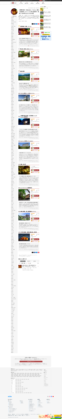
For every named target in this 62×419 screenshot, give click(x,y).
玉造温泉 (28, 375)
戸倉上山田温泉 (13, 162)
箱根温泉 (12, 129)
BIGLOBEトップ (27, 415)
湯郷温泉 (12, 301)
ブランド (39, 401)
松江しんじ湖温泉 (13, 297)
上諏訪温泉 (12, 155)
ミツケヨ (45, 382)
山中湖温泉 (12, 143)
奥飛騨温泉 (12, 239)
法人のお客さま (30, 399)
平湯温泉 (12, 236)
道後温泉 (12, 313)
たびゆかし (45, 383)
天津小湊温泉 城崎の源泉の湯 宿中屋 (29, 232)
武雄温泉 (12, 320)
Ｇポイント (45, 373)
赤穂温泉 (12, 272)
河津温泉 (12, 223)
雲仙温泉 (12, 323)
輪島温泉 (12, 201)
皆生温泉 (12, 291)
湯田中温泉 (12, 172)
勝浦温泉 (12, 284)
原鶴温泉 (12, 317)
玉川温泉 (12, 55)
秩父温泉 (12, 120)
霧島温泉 (12, 352)
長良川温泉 (12, 242)
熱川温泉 (12, 233)
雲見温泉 (12, 226)
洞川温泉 (12, 281)
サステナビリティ (40, 402)
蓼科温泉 (12, 159)
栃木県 (16, 380)
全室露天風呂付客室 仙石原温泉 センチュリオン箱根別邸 (29, 116)
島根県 (18, 389)
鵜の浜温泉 (12, 181)
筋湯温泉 (12, 345)
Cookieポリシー (38, 414)
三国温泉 (12, 204)
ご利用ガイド (45, 371)
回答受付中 (28, 261)
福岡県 (16, 392)
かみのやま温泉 (13, 68)
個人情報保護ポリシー (27, 414)
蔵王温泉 (12, 59)
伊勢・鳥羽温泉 (13, 249)
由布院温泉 (12, 342)
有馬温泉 (12, 271)
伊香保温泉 (12, 104)
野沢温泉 (12, 146)
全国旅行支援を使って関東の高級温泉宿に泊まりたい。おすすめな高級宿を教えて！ (32, 44)
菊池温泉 (12, 329)
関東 (35, 267)
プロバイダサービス (31, 403)
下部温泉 (12, 142)
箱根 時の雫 (23, 164)
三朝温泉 (25, 375)
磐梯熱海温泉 (12, 88)
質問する (44, 0)
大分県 (24, 392)
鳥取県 (16, 389)
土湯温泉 (12, 85)
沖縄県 (31, 392)
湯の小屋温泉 (12, 117)
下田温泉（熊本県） (13, 330)
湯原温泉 (12, 300)
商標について (23, 415)
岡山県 (20, 389)
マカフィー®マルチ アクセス (32, 409)
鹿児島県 (28, 392)
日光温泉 (12, 100)
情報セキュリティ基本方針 (18, 415)
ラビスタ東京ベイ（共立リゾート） (28, 93)
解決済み (35, 261)
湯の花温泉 (12, 268)
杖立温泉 (12, 333)
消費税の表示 (13, 414)
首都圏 (30, 267)
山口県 (24, 389)
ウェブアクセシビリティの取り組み (20, 414)
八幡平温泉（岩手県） (13, 42)
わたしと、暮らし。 (46, 377)
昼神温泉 (12, 168)
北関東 (28, 267)
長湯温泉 (12, 346)
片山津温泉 (12, 197)
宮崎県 (26, 392)
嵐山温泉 (12, 259)
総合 (30, 263)
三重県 (22, 386)
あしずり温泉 (12, 314)
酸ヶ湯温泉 (12, 33)
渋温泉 (12, 156)
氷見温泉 (12, 191)
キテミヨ (45, 378)
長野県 (18, 383)
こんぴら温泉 (12, 310)
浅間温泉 (12, 149)
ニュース (39, 403)
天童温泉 (12, 71)
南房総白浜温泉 (13, 126)
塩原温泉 (12, 94)
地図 (32, 55)
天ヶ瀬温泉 (12, 343)
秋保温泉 (12, 46)
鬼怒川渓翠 (22, 71)
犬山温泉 (12, 243)
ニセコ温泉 (12, 30)
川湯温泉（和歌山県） (13, 285)
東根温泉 (12, 72)
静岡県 (16, 386)
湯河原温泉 (12, 130)
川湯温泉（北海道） (13, 26)
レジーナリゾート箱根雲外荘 (26, 187)
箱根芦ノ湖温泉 (13, 133)
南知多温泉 (12, 246)
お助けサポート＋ (11, 407)
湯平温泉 (12, 349)
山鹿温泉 (12, 339)
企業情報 (38, 399)
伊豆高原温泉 (12, 213)
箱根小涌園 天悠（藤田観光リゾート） (28, 211)
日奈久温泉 (12, 336)
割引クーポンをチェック (36, 59)
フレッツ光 (30, 402)
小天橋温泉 (12, 262)
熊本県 (22, 392)
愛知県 (20, 386)
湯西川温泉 (12, 101)
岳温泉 (12, 84)
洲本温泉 (12, 278)
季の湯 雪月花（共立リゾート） (26, 48)
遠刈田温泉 (12, 49)
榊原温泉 (12, 252)
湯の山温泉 (12, 255)
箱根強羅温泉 (12, 136)
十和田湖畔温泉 (13, 39)
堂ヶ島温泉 (12, 230)
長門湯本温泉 (12, 304)
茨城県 (20, 380)
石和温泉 (12, 139)
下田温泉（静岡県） (13, 210)
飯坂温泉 (12, 81)
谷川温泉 (12, 114)
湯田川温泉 (12, 75)
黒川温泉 (12, 326)
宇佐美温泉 (12, 220)
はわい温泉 (12, 294)
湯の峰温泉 (12, 287)
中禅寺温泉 (12, 97)
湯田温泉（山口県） (13, 307)
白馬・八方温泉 (13, 165)
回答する (41, 0)
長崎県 (20, 392)
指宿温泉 (39, 376)
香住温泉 (12, 275)
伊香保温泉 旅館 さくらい (26, 26)
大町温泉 (12, 152)
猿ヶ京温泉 (12, 113)
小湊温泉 (12, 123)
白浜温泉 (15, 375)
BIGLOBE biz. (31, 400)
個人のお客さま (10, 399)
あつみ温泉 (12, 65)
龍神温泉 (12, 288)
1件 (34, 166)
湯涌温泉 (12, 200)
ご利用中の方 (48, 399)
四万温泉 (12, 107)
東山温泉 (12, 78)
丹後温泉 (12, 265)
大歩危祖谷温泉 (30, 376)
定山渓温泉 (12, 17)
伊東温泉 (12, 207)
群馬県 (18, 380)
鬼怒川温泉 (12, 91)
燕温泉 (12, 187)
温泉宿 (33, 267)
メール (48, 401)
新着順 (22, 263)
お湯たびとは (45, 370)
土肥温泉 (12, 229)
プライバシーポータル (33, 414)
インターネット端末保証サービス (13, 408)
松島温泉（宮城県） (13, 52)
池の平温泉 (12, 178)
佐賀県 (18, 392)
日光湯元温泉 (18, 376)
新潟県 (20, 383)
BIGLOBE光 (30, 401)
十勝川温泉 (12, 20)
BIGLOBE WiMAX (11, 405)
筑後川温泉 (12, 316)
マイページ (47, 0)
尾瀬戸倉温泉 (12, 110)
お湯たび (45, 376)
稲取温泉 (12, 217)
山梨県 (16, 383)
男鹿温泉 (12, 56)
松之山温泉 (12, 188)
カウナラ (45, 381)
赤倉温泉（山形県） (13, 62)
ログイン (50, 0)
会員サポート (48, 402)
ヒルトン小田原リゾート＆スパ (27, 140)
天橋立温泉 (12, 258)
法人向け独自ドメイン (31, 410)
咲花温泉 (12, 184)
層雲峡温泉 (12, 27)
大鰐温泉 (12, 36)
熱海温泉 (37, 376)
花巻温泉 (12, 43)
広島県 (22, 389)
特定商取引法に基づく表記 (11, 415)
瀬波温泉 (12, 185)
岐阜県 (18, 386)
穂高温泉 (12, 171)
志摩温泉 (27, 376)
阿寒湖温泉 (12, 23)
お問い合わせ (9, 414)
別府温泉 (35, 375)
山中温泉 (12, 194)
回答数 (24, 263)
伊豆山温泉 (12, 214)
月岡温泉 (12, 175)
